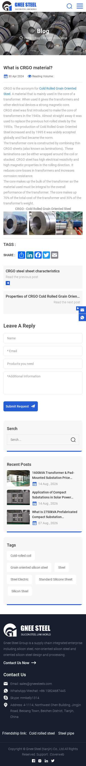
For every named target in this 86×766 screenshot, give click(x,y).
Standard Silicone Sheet (55, 579)
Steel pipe (66, 733)
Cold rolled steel (42, 733)
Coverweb (57, 754)
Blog (37, 38)
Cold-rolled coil (21, 555)
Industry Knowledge (55, 38)
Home (28, 38)
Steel (61, 567)
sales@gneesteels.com (35, 684)
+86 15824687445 (52, 691)
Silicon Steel (19, 591)
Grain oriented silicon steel (29, 567)
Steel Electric (19, 579)
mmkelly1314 (29, 698)
